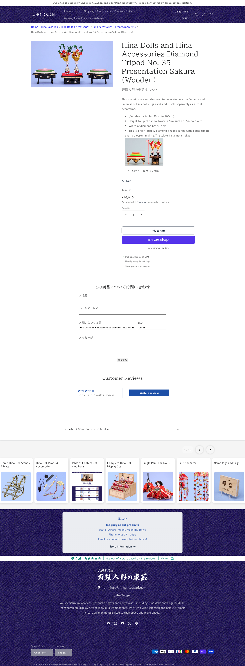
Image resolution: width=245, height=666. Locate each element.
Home (35, 26)
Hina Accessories (102, 26)
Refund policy (80, 664)
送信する (122, 360)
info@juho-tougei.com (128, 587)
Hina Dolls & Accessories (75, 26)
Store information (121, 546)
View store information (137, 266)
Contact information (146, 664)
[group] (51, 480)
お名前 (83, 295)
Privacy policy (96, 664)
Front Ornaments (125, 26)
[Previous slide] (200, 450)
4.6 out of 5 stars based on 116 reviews (131, 558)
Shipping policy (127, 664)
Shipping (141, 202)
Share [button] (128, 180)
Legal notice (111, 664)
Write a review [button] (149, 393)
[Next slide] (210, 450)
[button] (72, 11)
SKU (140, 322)
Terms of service (166, 664)
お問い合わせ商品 (90, 322)
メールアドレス (88, 308)
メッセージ (86, 337)
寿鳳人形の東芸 (45, 664)
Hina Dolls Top (50, 26)
